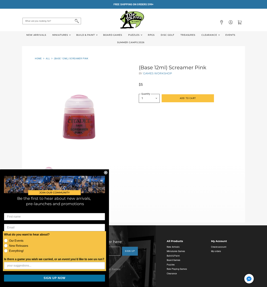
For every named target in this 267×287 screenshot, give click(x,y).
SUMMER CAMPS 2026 (130, 42)
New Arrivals (36, 35)
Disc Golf (167, 35)
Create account (218, 247)
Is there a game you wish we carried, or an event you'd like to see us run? (54, 259)
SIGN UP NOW (54, 278)
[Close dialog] (106, 172)
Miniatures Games (176, 251)
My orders (216, 251)
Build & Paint (86, 35)
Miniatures (60, 35)
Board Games (112, 35)
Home (38, 58)
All (48, 58)
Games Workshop (157, 73)
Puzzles (134, 35)
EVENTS (230, 35)
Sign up (130, 251)
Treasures (188, 35)
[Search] (76, 21)
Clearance (209, 35)
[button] (249, 279)
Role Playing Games (177, 269)
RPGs (151, 35)
